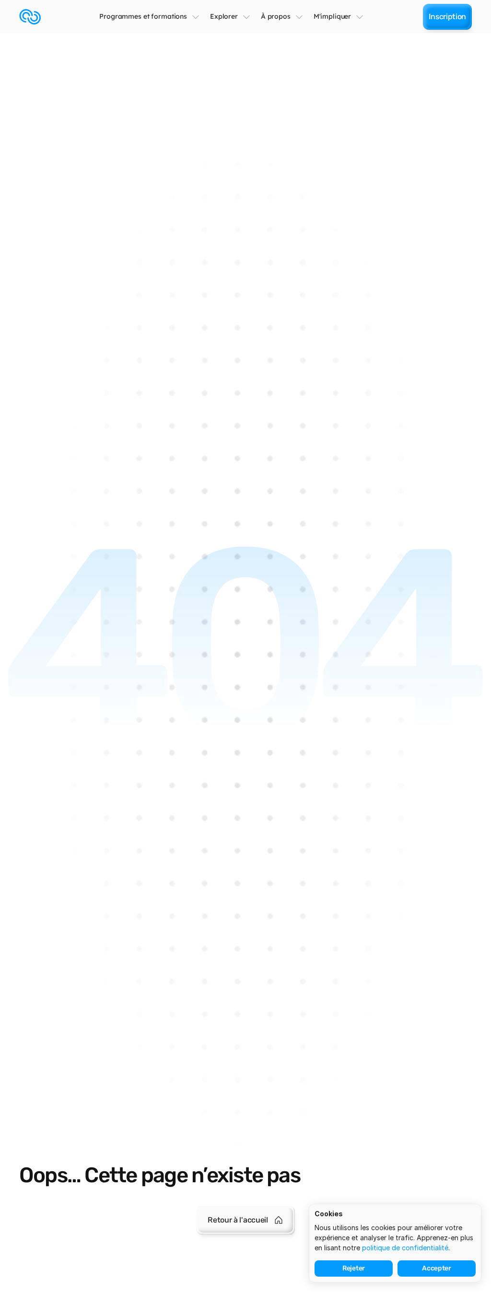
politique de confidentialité (405, 1248)
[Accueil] (30, 16)
